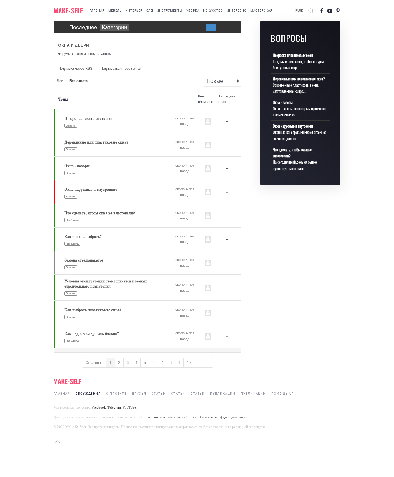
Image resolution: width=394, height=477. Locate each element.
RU (297, 10)
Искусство (213, 10)
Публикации (222, 393)
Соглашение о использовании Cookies (169, 417)
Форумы (64, 54)
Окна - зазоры (77, 166)
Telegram (114, 407)
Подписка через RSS (75, 69)
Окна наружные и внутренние (90, 190)
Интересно (237, 10)
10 (189, 363)
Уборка (192, 10)
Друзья (139, 393)
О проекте (116, 393)
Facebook (99, 407)
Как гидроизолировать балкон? (91, 334)
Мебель (115, 10)
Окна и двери (86, 54)
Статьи (159, 393)
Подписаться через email (120, 69)
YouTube (129, 407)
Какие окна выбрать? (83, 237)
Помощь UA (282, 393)
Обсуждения (88, 393)
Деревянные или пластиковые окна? (96, 143)
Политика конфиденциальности (223, 417)
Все (60, 81)
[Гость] (208, 121)
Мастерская (261, 10)
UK (301, 10)
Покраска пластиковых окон (89, 119)
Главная (97, 10)
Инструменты (170, 10)
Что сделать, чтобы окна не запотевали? (99, 213)
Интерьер (134, 10)
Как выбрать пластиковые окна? (92, 310)
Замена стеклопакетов (83, 261)
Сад (149, 10)
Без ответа (78, 81)
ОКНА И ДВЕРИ (73, 45)
